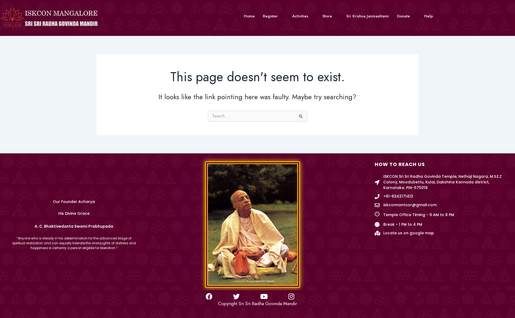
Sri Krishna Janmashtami (367, 16)
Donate (403, 16)
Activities (300, 16)
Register (270, 16)
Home (249, 16)
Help (428, 16)
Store (327, 16)
